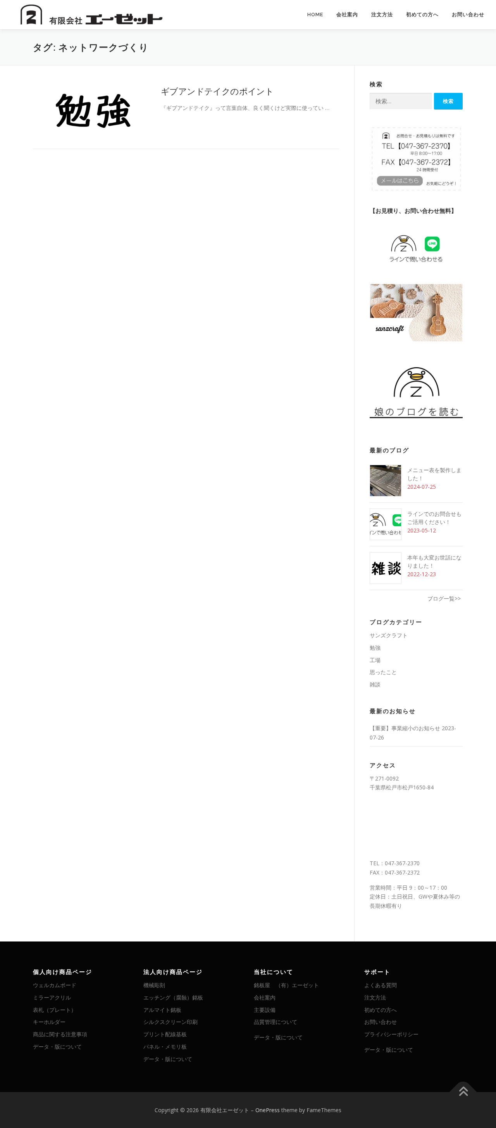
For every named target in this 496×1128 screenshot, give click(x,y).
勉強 (375, 647)
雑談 (375, 684)
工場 (375, 660)
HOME (315, 14)
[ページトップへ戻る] (463, 1092)
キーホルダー (49, 1021)
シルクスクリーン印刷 (170, 1021)
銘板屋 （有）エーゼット (286, 985)
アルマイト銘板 (162, 1009)
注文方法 (382, 14)
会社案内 (347, 14)
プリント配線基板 (165, 1034)
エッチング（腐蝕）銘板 (173, 997)
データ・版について (57, 1046)
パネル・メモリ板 (165, 1046)
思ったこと (383, 672)
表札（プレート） (54, 1009)
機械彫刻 (154, 985)
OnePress (267, 1110)
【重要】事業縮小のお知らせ (405, 728)
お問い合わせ (468, 14)
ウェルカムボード (54, 985)
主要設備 (265, 1009)
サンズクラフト (389, 635)
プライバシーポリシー (391, 1034)
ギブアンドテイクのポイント (217, 91)
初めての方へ (422, 14)
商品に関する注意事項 (60, 1034)
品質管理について (275, 1021)
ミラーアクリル (52, 997)
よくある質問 (380, 985)
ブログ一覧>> (444, 598)
